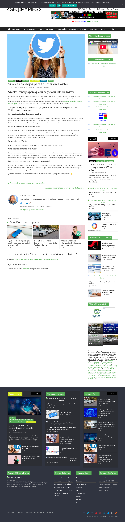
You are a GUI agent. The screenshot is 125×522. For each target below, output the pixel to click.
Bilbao (112, 367)
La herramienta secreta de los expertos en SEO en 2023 (102, 167)
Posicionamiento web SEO (102, 375)
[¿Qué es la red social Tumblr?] (56, 458)
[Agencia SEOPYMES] (53, 411)
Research (43, 80)
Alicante (109, 365)
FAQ (77, 490)
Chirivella (97, 364)
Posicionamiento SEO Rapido (63, 481)
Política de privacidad (100, 516)
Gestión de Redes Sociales (62, 487)
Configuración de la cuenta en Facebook (108, 267)
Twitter (51, 80)
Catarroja (91, 365)
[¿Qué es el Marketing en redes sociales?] (95, 289)
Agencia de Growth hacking (62, 484)
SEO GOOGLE (109, 161)
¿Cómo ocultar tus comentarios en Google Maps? (21, 428)
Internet (49, 29)
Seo (102, 29)
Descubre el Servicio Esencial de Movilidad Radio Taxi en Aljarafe (45, 243)
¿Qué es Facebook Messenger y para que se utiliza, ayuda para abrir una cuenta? (61, 428)
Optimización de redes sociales (98, 372)
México (90, 369)
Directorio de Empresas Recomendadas (21, 420)
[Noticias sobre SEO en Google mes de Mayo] (95, 255)
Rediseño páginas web (104, 370)
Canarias (106, 367)
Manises (90, 364)
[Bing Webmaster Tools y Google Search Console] (102, 200)
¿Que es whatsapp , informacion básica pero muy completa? (71, 243)
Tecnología (61, 29)
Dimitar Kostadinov (17, 87)
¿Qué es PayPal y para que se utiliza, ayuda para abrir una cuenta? (19, 243)
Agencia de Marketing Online (63, 478)
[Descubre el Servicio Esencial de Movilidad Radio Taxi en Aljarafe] (46, 227)
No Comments (109, 251)
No (59, 5)
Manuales (25, 80)
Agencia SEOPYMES (66, 412)
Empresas (72, 29)
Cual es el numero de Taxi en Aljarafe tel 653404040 (111, 339)
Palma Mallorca (98, 367)
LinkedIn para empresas (109, 377)
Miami (95, 369)
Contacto (16, 29)
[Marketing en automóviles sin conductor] (94, 213)
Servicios (93, 29)
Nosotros (79, 478)
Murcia (90, 367)
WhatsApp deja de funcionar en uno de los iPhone (30, 458)
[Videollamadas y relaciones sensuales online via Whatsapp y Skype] (95, 242)
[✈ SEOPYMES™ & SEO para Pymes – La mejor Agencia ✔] (9, 29)
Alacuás (108, 364)
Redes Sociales (29, 29)
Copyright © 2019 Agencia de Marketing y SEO (22, 512)
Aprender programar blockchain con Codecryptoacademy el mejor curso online (67, 438)
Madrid (104, 365)
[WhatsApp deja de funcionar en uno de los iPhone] (14, 456)
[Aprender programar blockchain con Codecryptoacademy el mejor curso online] (53, 435)
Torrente (103, 362)
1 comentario (38, 87)
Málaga (115, 365)
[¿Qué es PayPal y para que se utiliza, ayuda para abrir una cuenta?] (19, 227)
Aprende (83, 29)
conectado (26, 269)
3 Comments (67, 414)
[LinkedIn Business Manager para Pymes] (14, 445)
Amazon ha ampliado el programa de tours (65, 188)
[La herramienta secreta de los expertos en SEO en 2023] (103, 143)
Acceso (78, 500)
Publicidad (91, 379)
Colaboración (80, 493)
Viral (40, 29)
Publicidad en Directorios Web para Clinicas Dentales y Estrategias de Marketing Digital (95, 337)
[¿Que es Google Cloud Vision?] (94, 223)
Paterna (109, 362)
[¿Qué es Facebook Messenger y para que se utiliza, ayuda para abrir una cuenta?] (62, 422)
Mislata (90, 362)
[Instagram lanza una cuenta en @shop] (53, 447)
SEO (102, 161)
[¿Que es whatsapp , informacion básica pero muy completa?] (72, 227)
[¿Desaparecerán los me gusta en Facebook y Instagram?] (62, 398)
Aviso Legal (90, 516)
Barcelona (98, 365)
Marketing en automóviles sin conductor (107, 215)
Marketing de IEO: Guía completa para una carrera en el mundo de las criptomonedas (111, 326)
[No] (123, 4)
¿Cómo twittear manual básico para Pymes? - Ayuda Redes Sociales (35, 259)
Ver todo (113, 139)
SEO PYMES (49, 512)
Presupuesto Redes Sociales (63, 490)
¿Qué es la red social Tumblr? (72, 459)
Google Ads (21, 422)
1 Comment (109, 259)
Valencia (110, 361)
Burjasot (96, 362)
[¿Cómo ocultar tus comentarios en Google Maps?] (24, 398)
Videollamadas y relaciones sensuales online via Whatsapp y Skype (108, 246)
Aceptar (52, 5)
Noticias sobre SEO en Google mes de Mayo (109, 256)
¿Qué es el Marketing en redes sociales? (108, 291)
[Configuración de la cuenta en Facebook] (95, 265)
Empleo (78, 496)
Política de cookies (113, 516)
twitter (47, 87)
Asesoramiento (81, 484)
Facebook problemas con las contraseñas (26, 183)
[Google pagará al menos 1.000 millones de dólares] (102, 188)
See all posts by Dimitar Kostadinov (32, 209)
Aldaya (103, 364)
